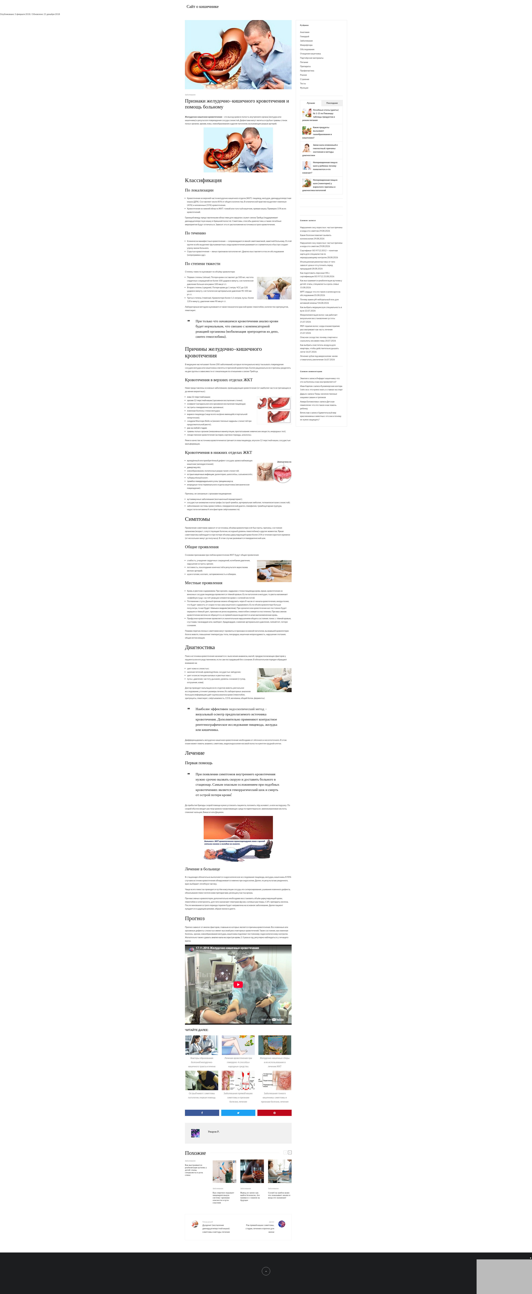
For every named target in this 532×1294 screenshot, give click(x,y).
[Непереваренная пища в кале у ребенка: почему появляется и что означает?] (306, 169)
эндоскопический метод (246, 708)
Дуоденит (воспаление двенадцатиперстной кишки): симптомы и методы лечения (216, 1227)
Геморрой (304, 36)
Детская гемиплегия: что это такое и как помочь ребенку (318, 405)
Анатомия (304, 32)
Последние (332, 103)
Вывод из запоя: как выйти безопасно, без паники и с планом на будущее (250, 1196)
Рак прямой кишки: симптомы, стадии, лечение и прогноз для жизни (260, 1227)
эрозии (203, 123)
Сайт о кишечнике (203, 6)
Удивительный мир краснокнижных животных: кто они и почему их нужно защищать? (320, 416)
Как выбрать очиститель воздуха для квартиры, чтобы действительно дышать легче (319, 348)
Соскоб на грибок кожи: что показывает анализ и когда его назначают (279, 1195)
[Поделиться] (202, 1113)
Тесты (303, 83)
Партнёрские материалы (311, 58)
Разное (303, 75)
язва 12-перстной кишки (198, 397)
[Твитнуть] (238, 1113)
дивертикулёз (193, 467)
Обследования (307, 49)
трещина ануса (225, 481)
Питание (304, 62)
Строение (304, 79)
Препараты (305, 66)
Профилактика (307, 70)
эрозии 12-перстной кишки (199, 400)
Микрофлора (306, 45)
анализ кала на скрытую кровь (226, 937)
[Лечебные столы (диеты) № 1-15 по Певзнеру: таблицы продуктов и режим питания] (306, 117)
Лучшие (311, 103)
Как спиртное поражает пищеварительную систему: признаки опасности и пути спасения (223, 1197)
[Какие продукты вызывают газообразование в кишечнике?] (306, 134)
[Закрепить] (274, 1113)
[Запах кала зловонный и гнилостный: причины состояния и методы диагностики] (306, 152)
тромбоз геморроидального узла (202, 481)
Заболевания (190, 95)
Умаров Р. (213, 1131)
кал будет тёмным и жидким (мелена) (218, 608)
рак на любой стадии (197, 428)
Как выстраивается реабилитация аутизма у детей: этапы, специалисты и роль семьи (196, 1170)
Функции (304, 87)
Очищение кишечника (310, 53)
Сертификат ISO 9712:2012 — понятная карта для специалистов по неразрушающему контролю (319, 254)
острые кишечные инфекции (200, 474)
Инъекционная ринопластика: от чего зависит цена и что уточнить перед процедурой (317, 265)
